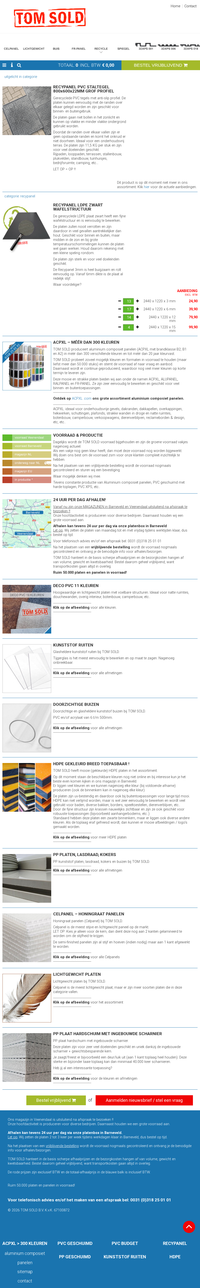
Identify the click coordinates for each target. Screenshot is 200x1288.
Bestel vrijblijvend (54, 1100)
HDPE (175, 1256)
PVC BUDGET (125, 1243)
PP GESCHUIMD (75, 1256)
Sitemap (25, 1271)
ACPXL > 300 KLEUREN (24, 1243)
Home (175, 6)
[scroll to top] (189, 1227)
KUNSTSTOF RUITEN (125, 1256)
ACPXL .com (81, 398)
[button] (4, 65)
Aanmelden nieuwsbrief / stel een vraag (144, 1100)
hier (147, 187)
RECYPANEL (175, 1243)
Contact (190, 6)
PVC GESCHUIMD (75, 1243)
